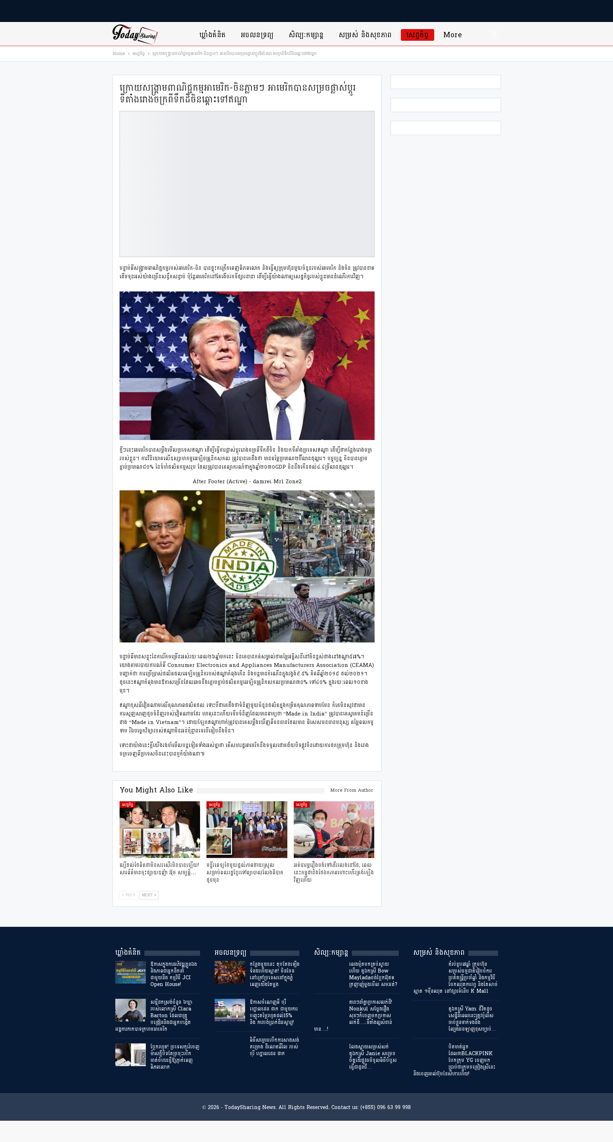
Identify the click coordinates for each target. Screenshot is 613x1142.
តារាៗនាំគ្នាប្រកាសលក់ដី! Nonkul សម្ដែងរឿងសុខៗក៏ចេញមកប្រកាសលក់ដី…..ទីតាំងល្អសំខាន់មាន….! (353, 1016)
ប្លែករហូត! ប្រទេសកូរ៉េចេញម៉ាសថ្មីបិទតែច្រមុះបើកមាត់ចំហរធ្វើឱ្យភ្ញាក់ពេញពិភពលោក (174, 1056)
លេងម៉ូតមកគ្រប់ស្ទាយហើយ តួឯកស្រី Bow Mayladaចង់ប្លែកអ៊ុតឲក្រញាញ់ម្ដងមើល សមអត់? (373, 974)
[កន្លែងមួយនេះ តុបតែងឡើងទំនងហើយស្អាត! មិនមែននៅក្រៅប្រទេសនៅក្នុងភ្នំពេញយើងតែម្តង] (230, 972)
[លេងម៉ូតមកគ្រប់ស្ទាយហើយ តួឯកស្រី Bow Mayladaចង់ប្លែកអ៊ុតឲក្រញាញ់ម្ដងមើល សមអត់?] (329, 972)
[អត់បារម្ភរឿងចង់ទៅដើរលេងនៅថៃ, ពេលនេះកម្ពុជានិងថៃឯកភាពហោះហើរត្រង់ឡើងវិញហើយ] (334, 829)
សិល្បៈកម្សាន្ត (306, 35)
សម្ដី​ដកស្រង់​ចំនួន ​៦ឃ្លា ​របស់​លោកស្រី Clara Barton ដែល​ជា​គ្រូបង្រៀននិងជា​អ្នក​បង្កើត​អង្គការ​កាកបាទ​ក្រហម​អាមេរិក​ (154, 1016)
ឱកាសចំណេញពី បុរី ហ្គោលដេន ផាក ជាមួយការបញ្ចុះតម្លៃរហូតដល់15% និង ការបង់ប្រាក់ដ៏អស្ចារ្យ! (274, 1012)
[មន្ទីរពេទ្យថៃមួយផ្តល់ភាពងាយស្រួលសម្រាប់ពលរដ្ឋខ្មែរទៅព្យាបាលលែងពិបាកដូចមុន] (246, 829)
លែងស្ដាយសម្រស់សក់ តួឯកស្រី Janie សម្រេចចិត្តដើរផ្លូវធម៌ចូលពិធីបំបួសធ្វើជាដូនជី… (373, 1056)
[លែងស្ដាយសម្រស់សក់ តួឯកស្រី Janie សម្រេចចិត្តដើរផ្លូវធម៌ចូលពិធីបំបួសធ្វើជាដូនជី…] (329, 1054)
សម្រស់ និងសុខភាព (365, 35)
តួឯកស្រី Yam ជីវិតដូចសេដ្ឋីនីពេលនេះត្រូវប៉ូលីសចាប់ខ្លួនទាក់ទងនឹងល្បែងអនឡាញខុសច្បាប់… (472, 1019)
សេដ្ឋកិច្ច (418, 35)
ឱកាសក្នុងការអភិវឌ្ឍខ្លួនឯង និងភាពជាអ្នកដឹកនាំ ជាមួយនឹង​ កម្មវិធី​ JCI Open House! (173, 974)
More (452, 35)
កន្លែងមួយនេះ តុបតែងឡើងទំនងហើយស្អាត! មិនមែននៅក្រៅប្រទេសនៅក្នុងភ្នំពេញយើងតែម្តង (274, 974)
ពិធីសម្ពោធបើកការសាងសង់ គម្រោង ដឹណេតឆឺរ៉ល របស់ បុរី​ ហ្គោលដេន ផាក (274, 1047)
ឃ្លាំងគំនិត (212, 35)
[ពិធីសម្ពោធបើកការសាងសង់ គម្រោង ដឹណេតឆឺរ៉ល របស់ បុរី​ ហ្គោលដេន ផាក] (230, 1048)
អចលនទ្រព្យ (257, 35)
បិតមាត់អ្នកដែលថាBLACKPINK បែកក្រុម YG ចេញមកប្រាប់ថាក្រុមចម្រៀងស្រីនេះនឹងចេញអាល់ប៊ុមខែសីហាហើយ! (454, 1060)
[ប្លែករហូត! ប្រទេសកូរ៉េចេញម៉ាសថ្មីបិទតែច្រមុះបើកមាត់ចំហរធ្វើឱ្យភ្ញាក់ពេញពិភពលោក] (130, 1054)
